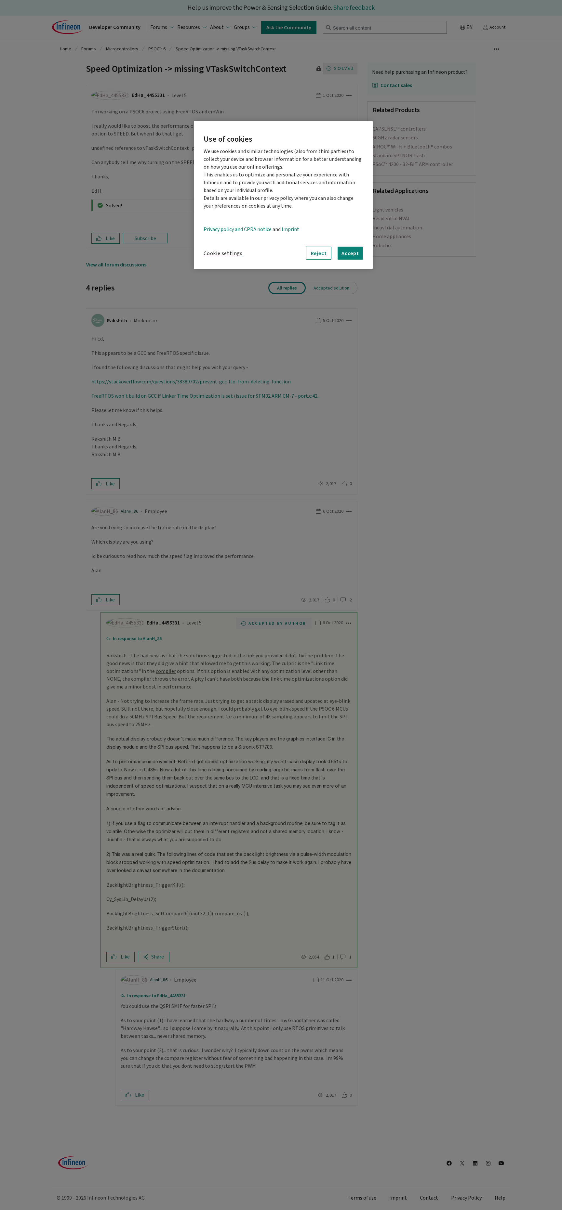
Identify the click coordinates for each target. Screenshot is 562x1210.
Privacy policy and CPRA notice (238, 229)
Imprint (290, 229)
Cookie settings (223, 253)
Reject (319, 253)
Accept (350, 253)
